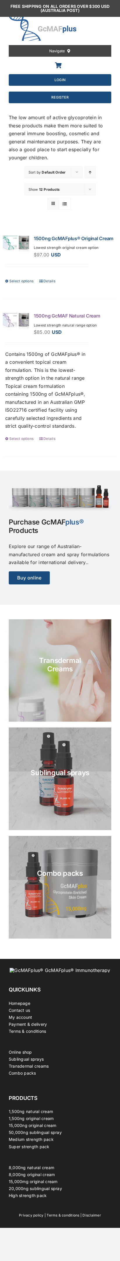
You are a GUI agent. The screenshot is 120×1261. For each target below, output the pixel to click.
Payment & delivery (28, 1024)
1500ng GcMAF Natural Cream (67, 316)
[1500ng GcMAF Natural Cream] (16, 321)
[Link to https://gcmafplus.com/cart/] (58, 65)
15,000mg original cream (33, 1181)
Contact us (19, 1010)
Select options (21, 281)
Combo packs (22, 1073)
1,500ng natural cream (31, 1111)
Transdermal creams (29, 1066)
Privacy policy (31, 1215)
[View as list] (64, 203)
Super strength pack (29, 1146)
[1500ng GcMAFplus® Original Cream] (16, 244)
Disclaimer (91, 1215)
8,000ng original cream (32, 1174)
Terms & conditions (27, 1031)
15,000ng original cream (33, 1125)
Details (49, 281)
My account (20, 1017)
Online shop (20, 1052)
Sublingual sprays (26, 1059)
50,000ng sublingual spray (35, 1132)
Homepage (19, 1003)
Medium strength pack (31, 1139)
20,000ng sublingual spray (35, 1188)
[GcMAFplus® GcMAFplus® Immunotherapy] (60, 970)
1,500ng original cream (31, 1118)
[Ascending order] (90, 172)
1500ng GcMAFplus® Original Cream (73, 238)
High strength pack (28, 1195)
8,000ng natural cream (31, 1167)
